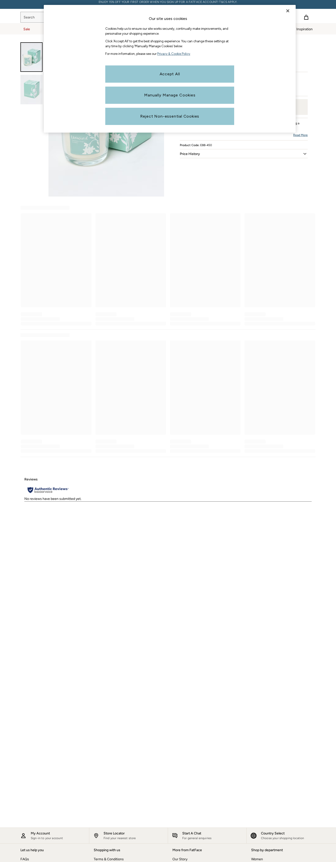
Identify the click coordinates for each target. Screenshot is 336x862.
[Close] (287, 10)
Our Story (179, 859)
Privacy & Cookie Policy (173, 54)
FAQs (24, 859)
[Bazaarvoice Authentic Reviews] (48, 490)
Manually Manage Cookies (170, 95)
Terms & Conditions (109, 859)
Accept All (170, 74)
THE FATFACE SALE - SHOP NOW (168, 4)
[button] (244, 153)
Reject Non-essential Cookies (169, 116)
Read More (300, 135)
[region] (170, 69)
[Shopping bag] (306, 17)
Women (257, 859)
